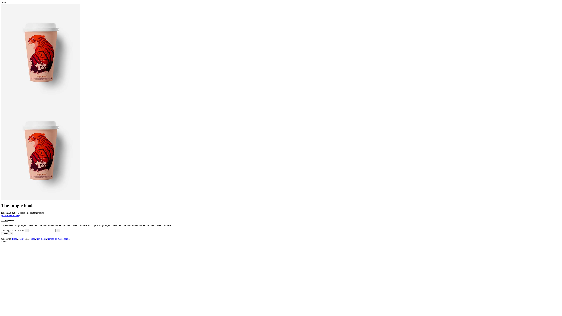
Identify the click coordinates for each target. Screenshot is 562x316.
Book (14, 239)
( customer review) (10, 215)
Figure (21, 239)
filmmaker (52, 239)
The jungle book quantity (12, 230)
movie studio (64, 239)
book (33, 239)
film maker (41, 239)
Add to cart (7, 234)
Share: (4, 241)
